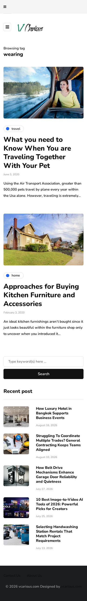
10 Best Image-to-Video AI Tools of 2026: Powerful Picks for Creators (59, 504)
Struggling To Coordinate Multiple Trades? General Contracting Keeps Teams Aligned (58, 442)
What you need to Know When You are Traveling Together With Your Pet (37, 152)
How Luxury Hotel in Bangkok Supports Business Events (54, 413)
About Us (34, 575)
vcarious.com (71, 586)
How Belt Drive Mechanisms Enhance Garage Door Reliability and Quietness (56, 474)
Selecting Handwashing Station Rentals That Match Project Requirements (57, 533)
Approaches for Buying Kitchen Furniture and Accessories (41, 295)
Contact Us (11, 575)
